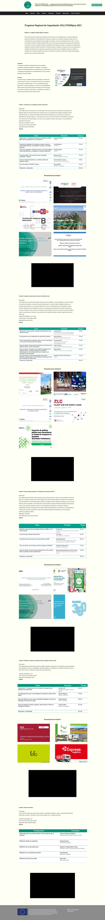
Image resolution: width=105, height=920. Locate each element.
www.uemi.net (70, 911)
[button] (38, 13)
